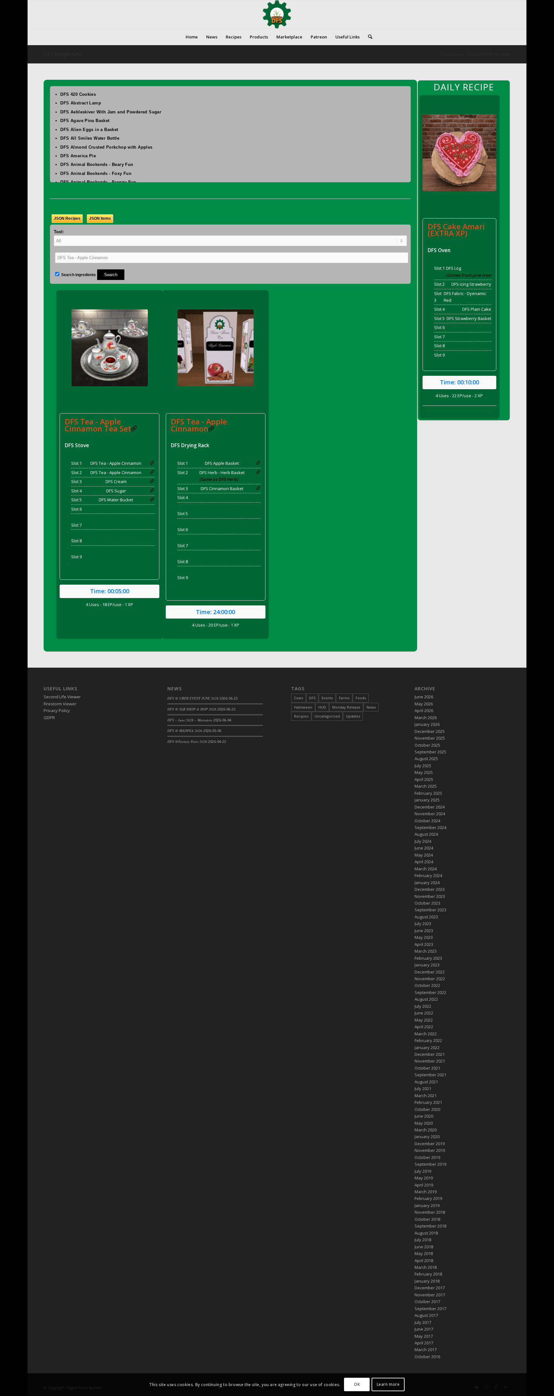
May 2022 (424, 1020)
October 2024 (427, 821)
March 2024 (426, 869)
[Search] (368, 37)
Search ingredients (78, 275)
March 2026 (426, 717)
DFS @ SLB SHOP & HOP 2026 (191, 709)
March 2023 (426, 951)
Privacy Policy (57, 710)
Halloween (303, 707)
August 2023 (426, 917)
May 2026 (424, 704)
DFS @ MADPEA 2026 (184, 730)
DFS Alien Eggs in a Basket (89, 129)
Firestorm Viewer (60, 704)
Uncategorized (327, 716)
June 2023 (424, 930)
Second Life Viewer (62, 697)
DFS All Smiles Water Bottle (89, 138)
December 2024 (430, 807)
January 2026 (427, 724)
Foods (361, 697)
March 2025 (426, 786)
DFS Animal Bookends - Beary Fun (96, 164)
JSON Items (100, 218)
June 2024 (424, 848)
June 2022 (424, 1013)
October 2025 (427, 745)
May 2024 (424, 855)
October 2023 (427, 903)
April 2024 (424, 862)
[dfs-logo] (277, 14)
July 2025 (423, 765)
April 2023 (424, 944)
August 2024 (426, 834)
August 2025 (426, 758)
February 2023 (428, 958)
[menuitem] (191, 37)
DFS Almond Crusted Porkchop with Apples (106, 147)
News (371, 707)
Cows (298, 697)
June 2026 (424, 697)
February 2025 (428, 793)
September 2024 (430, 827)
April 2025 (424, 779)
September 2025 (430, 752)
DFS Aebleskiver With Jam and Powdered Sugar (110, 112)
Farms (344, 697)
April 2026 (424, 710)
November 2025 (430, 738)
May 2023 (424, 937)
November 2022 (430, 978)
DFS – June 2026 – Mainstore (189, 720)
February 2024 (428, 875)
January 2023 (427, 965)
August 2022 (426, 999)
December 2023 (430, 889)
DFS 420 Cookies (78, 94)
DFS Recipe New (63, 54)
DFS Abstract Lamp (80, 103)
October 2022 (427, 985)
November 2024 (430, 814)
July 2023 (423, 923)
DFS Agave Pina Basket (84, 120)
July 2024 (423, 841)
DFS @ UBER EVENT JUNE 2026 (193, 698)
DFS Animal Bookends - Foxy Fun (95, 173)
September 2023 (430, 910)
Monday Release (346, 707)
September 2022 (430, 992)
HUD (322, 707)
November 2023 (430, 896)
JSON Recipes (67, 218)
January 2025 (427, 800)
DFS (312, 697)
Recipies (301, 716)
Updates (353, 716)
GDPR (49, 717)
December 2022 (430, 972)
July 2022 (423, 1006)
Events (327, 697)
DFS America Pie (78, 155)
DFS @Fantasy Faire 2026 (187, 741)
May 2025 (424, 772)
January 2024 (427, 882)
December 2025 (430, 731)
